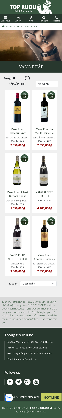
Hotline (56, 20)
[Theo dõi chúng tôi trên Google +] (36, 382)
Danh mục (5, 20)
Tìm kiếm (44, 20)
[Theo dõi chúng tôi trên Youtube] (27, 382)
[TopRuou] (31, 7)
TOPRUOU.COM (41, 408)
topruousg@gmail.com (26, 359)
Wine (31, 20)
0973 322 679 (23, 347)
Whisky (18, 20)
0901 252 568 (40, 347)
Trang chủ (12, 26)
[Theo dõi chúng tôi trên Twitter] (18, 382)
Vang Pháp (30, 26)
